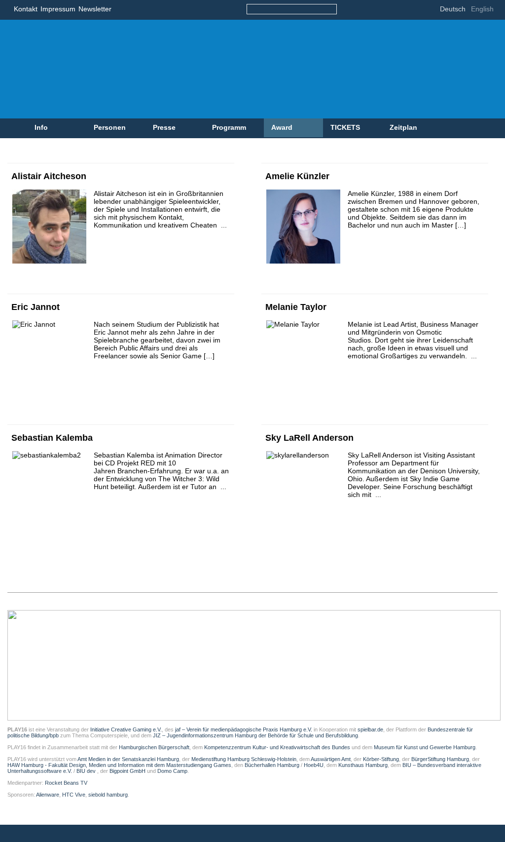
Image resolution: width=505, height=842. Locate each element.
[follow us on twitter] (375, 10)
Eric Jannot (35, 307)
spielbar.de (370, 729)
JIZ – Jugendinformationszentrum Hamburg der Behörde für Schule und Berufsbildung (255, 735)
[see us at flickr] (390, 10)
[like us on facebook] (361, 10)
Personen (110, 127)
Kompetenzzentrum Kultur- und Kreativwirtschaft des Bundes (277, 747)
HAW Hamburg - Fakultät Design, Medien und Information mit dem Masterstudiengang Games (119, 765)
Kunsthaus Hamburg (363, 765)
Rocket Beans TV (66, 783)
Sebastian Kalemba (52, 438)
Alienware (47, 795)
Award (281, 127)
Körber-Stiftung (381, 759)
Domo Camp (172, 771)
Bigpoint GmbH (127, 771)
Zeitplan (403, 127)
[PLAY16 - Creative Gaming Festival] (210, 69)
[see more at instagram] (420, 10)
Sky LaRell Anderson (309, 438)
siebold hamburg (108, 795)
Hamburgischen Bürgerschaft (154, 747)
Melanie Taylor (295, 307)
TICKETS (345, 127)
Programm (229, 127)
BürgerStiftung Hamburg (440, 759)
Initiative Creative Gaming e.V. (126, 729)
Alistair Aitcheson (48, 176)
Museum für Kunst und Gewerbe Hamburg (424, 747)
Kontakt (25, 9)
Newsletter (94, 9)
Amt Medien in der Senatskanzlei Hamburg (128, 759)
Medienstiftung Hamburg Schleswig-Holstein (243, 759)
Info (41, 127)
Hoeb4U (314, 765)
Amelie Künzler (297, 176)
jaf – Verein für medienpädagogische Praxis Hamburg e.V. (243, 729)
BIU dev (86, 771)
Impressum (57, 9)
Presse (164, 127)
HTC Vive (73, 795)
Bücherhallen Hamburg (272, 765)
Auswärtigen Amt (331, 759)
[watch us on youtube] (405, 10)
